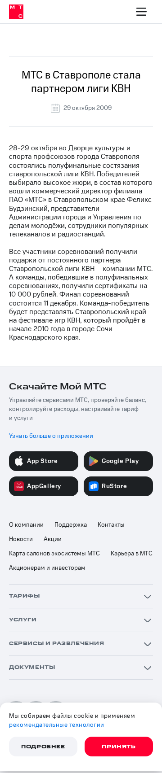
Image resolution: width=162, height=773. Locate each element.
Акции (53, 539)
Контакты (111, 524)
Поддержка (70, 524)
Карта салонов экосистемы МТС (54, 553)
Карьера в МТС (132, 553)
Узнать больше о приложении (51, 436)
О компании (26, 524)
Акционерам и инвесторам (47, 567)
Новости (21, 539)
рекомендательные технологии (56, 725)
